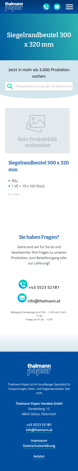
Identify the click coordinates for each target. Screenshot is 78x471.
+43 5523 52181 (39, 424)
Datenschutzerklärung (39, 445)
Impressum (39, 440)
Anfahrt (39, 456)
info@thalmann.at (39, 429)
